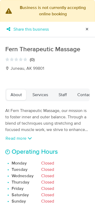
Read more (17, 138)
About (16, 95)
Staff (63, 95)
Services (40, 95)
